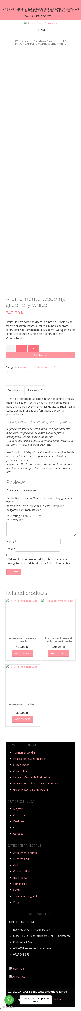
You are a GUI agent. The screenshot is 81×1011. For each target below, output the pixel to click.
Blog (16, 902)
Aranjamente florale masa (36, 367)
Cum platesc (20, 771)
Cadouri (18, 865)
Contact (18, 833)
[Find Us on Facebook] (39, 3)
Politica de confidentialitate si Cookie (35, 783)
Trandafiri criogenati (25, 896)
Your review (14, 520)
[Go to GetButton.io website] (9, 1007)
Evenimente (27, 41)
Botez (57, 367)
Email (10, 549)
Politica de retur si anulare (29, 758)
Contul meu (20, 815)
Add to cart (40, 355)
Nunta (39, 41)
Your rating (14, 516)
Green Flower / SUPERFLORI (30, 789)
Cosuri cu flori (21, 871)
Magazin (18, 809)
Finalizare (19, 821)
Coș (15, 827)
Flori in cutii (20, 883)
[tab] (15, 390)
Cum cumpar (21, 765)
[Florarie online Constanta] (40, 23)
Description (15, 390)
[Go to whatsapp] (9, 1000)
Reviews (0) (35, 390)
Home (16, 41)
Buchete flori (21, 859)
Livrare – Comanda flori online (31, 777)
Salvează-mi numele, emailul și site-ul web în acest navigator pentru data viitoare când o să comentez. (39, 561)
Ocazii (17, 890)
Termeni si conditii (24, 752)
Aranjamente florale (25, 853)
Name (11, 541)
